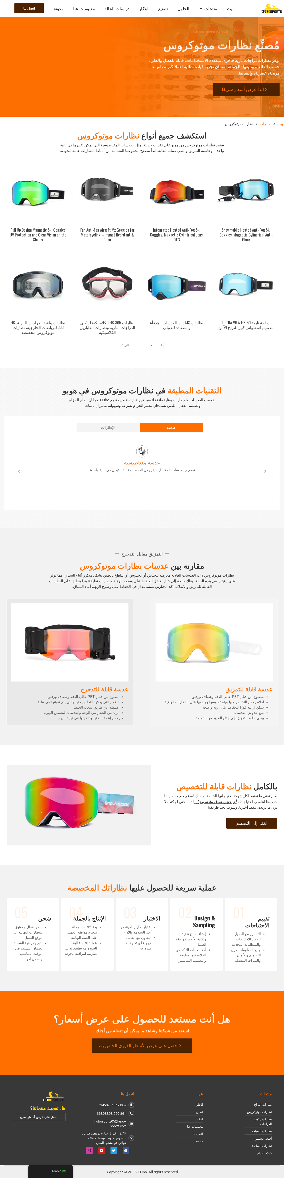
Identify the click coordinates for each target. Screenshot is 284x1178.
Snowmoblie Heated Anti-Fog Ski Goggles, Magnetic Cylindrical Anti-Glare (246, 234)
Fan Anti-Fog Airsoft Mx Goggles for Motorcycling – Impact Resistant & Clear (107, 234)
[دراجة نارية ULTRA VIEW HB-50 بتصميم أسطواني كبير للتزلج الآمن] (246, 284)
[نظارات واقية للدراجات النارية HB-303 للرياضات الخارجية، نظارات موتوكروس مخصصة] (38, 284)
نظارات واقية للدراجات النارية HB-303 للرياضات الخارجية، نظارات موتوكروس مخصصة (38, 327)
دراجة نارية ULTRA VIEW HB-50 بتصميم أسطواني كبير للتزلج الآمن (246, 325)
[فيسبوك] (126, 1150)
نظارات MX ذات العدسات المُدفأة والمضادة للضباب (176, 325)
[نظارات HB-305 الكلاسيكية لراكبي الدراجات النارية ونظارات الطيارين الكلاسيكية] (107, 284)
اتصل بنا (127, 1093)
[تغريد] (113, 1150)
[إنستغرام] (89, 1150)
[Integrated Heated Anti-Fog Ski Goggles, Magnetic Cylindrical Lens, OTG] (176, 191)
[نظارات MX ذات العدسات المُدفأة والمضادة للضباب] (176, 284)
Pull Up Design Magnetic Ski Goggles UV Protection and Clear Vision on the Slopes (38, 234)
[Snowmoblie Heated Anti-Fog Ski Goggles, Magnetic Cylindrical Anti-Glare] (246, 191)
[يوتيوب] (101, 1150)
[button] (18, 471)
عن (200, 1093)
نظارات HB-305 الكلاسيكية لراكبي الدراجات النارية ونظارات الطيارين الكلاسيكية (107, 327)
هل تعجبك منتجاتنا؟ (47, 1107)
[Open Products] (201, 8)
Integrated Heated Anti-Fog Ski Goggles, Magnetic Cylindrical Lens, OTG (176, 234)
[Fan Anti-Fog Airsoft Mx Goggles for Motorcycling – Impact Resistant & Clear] (107, 191)
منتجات (265, 124)
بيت (280, 124)
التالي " (127, 344)
